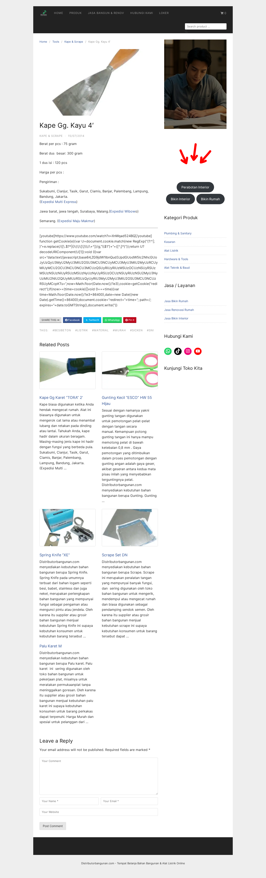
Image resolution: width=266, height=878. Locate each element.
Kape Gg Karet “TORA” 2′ (61, 397)
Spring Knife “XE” (54, 555)
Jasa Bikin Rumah (176, 301)
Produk (75, 13)
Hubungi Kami (141, 13)
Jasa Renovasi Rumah (179, 310)
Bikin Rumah (210, 199)
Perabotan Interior (195, 187)
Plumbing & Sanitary (178, 233)
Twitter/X (93, 320)
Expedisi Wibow (122, 211)
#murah (119, 330)
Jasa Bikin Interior (176, 318)
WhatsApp (113, 320)
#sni (150, 330)
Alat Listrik (171, 250)
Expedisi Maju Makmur (76, 221)
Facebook (74, 320)
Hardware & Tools (176, 259)
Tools (55, 41)
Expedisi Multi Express (58, 202)
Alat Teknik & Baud (177, 267)
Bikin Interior (180, 199)
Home (58, 13)
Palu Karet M (50, 646)
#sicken (136, 330)
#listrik (81, 330)
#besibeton (62, 330)
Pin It (131, 320)
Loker (164, 13)
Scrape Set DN (115, 555)
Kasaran (169, 242)
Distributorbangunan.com (97, 863)
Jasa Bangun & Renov (106, 13)
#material (100, 330)
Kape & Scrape (73, 41)
